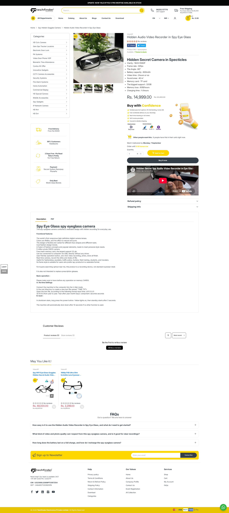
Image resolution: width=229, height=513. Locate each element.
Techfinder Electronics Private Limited (52, 510)
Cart (165, 478)
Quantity (130, 150)
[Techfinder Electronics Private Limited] (42, 10)
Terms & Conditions (95, 478)
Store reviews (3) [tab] (68, 335)
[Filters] (168, 335)
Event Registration (133, 489)
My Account (169, 482)
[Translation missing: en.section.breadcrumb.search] (141, 10)
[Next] (74, 58)
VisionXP (130, 34)
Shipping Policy (94, 485)
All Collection (131, 492)
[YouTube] (53, 492)
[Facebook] (31, 492)
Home (128, 474)
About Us (129, 478)
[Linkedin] (42, 492)
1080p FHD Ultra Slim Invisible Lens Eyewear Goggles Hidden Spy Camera (72, 374)
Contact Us (130, 485)
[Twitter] (37, 492)
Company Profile (132, 482)
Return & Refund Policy (97, 482)
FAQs (166, 485)
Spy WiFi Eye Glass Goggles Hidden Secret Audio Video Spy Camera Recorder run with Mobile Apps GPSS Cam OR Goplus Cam (44, 374)
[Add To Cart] (54, 407)
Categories (92, 496)
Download (91, 492)
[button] (132, 41)
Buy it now (163, 160)
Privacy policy (93, 474)
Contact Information (95, 489)
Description (41, 219)
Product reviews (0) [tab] (51, 335)
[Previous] (122, 58)
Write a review (114, 348)
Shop (166, 474)
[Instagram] (48, 492)
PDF (52, 219)
